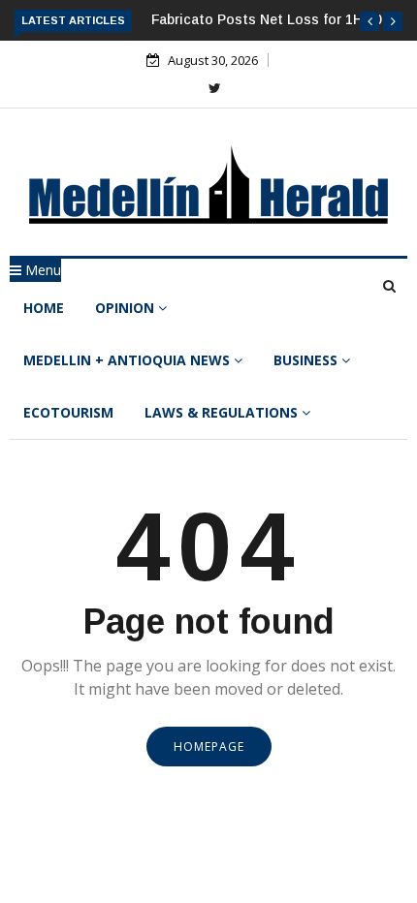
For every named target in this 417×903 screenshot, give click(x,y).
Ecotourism (68, 412)
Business (307, 360)
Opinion (126, 307)
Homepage (209, 746)
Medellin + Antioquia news (128, 360)
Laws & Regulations (223, 412)
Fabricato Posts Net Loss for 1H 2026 (274, 19)
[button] (369, 21)
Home (43, 307)
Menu (41, 270)
